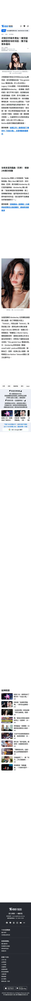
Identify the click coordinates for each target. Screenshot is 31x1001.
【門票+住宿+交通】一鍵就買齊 (15, 398)
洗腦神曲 (15, 386)
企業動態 (3, 962)
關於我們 (3, 932)
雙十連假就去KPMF (15, 394)
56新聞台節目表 (5, 935)
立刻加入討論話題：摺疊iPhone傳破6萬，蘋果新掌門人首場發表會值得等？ (18, 30)
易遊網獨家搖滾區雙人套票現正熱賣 (15, 396)
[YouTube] (20, 922)
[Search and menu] (28, 26)
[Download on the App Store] (9, 988)
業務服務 (3, 976)
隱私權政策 (4, 944)
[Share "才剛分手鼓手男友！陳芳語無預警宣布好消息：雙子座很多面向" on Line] (24, 26)
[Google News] (24, 922)
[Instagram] (17, 922)
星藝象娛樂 (4, 969)
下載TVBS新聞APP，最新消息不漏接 (15, 424)
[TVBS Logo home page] (7, 26)
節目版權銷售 (5, 972)
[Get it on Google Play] (21, 988)
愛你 (22, 386)
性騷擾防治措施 (5, 946)
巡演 (9, 386)
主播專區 (3, 967)
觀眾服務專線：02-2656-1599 (15, 918)
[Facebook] (7, 922)
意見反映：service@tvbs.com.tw (15, 916)
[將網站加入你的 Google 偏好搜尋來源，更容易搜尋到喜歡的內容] (15, 429)
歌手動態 (11, 34)
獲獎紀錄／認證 (5, 981)
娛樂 (6, 34)
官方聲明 (3, 979)
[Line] (10, 922)
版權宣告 (3, 951)
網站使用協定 (5, 948)
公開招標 (3, 974)
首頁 (2, 34)
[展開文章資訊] (28, 48)
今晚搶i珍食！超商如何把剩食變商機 (15, 405)
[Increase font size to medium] (21, 26)
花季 (3, 386)
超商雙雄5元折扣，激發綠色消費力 (15, 403)
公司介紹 (3, 960)
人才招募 (3, 964)
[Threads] (14, 922)
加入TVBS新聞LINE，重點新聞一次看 (15, 427)
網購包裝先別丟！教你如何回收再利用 (15, 407)
